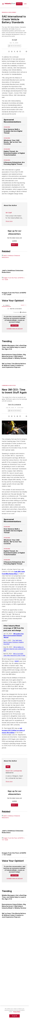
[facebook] (9, 51)
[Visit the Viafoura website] (23, 312)
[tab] (6, 305)
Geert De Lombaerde (14, 404)
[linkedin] (12, 51)
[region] (14, 309)
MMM (17, 661)
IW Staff (14, 40)
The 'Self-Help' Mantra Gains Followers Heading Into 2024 (13, 642)
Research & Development (9, 12)
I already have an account (14, 328)
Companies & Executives (9, 385)
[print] (26, 51)
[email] (20, 51)
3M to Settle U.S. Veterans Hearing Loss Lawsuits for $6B (14, 648)
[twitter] (14, 51)
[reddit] (17, 51)
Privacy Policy (16, 1011)
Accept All (14, 1015)
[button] (3, 4)
